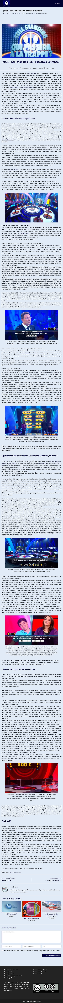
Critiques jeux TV (37, 68)
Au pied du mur (13, 169)
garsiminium (14, 68)
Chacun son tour (24, 233)
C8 (8, 872)
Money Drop (11, 463)
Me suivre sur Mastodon (40, 970)
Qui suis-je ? (8, 978)
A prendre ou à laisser (27, 87)
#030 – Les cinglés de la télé (31, 919)
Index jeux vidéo (9, 974)
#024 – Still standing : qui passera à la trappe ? (34, 13)
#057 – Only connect (11, 914)
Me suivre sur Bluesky (39, 972)
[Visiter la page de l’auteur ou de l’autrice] (5, 889)
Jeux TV (11, 872)
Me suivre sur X (37, 974)
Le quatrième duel (42, 463)
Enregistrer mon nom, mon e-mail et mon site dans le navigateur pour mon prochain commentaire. (32, 950)
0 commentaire (50, 68)
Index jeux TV (8, 972)
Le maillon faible (14, 87)
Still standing (17, 872)
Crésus (27, 353)
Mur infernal (32, 73)
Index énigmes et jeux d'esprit (13, 976)
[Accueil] (3, 13)
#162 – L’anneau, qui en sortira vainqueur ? (51, 915)
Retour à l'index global (10, 970)
